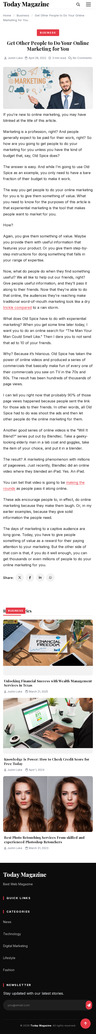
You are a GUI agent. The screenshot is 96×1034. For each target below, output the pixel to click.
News (7, 922)
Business (23, 15)
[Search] (78, 4)
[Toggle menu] (88, 4)
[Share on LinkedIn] (40, 577)
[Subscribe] (89, 1005)
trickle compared (17, 307)
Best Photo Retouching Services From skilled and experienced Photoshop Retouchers (44, 839)
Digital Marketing (15, 946)
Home (7, 15)
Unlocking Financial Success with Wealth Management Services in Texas (48, 683)
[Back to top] (85, 1023)
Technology (12, 934)
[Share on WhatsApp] (50, 577)
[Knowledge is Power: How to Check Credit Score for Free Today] (48, 726)
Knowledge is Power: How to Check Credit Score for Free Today (46, 761)
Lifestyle (9, 958)
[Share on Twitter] (19, 577)
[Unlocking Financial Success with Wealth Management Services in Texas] (48, 647)
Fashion (9, 970)
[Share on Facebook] (30, 577)
